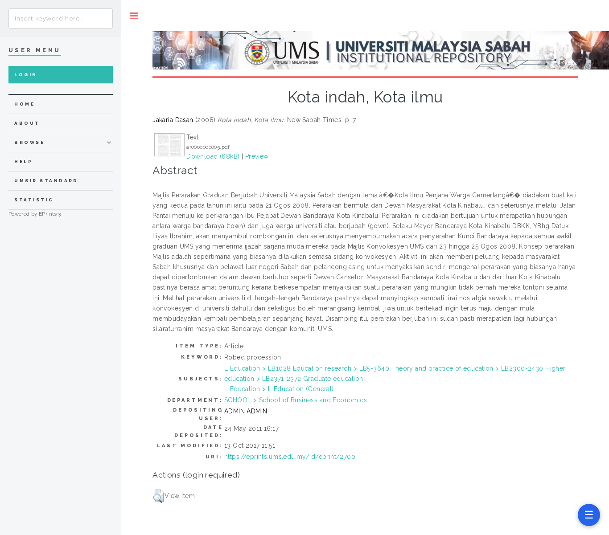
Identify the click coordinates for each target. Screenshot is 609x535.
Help (23, 161)
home (24, 104)
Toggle (134, 16)
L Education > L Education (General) (279, 388)
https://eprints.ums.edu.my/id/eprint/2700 (289, 456)
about (27, 123)
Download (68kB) (212, 156)
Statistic (33, 199)
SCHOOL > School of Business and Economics (295, 400)
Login (25, 74)
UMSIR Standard (46, 180)
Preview (257, 156)
